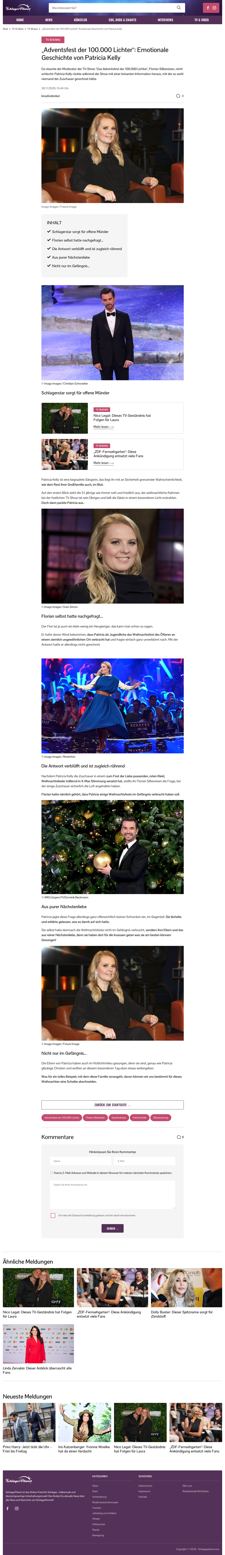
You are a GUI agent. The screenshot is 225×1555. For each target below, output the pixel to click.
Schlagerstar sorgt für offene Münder (80, 231)
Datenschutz (145, 1485)
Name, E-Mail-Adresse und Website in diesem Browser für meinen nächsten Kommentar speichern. (113, 1173)
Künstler (80, 19)
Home (20, 19)
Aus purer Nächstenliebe (71, 257)
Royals (95, 1529)
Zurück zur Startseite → (112, 1104)
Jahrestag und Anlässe (104, 1513)
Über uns (187, 1485)
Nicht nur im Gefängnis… (71, 266)
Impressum (144, 1491)
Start (5, 28)
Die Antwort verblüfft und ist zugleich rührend (87, 248)
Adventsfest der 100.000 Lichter (61, 1117)
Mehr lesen (101, 427)
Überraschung (160, 1117)
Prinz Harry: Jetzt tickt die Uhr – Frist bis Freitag (27, 1449)
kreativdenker (50, 96)
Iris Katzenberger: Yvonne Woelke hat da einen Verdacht (84, 1449)
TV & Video (202, 19)
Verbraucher (98, 1524)
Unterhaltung (99, 1496)
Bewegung (98, 1535)
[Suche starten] (179, 8)
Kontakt (143, 1496)
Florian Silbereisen (95, 1117)
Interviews (165, 19)
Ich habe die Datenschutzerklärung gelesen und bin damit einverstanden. (97, 1215)
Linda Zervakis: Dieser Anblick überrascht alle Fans (37, 1370)
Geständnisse (119, 1117)
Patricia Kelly (140, 1117)
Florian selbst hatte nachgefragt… (77, 240)
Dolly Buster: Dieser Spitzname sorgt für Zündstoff (182, 1314)
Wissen (96, 1518)
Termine (96, 1507)
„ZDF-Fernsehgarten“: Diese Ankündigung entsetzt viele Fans (118, 453)
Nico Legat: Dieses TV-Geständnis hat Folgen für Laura (122, 417)
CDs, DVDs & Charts (122, 19)
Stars (95, 1491)
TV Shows (32, 28)
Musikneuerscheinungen (105, 1502)
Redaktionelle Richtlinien (195, 1491)
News (48, 19)
